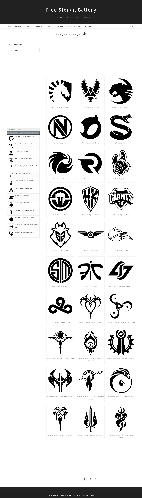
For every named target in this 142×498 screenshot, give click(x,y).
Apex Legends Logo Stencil (24, 188)
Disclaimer (62, 496)
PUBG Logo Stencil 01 (22, 203)
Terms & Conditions (82, 496)
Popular (11, 130)
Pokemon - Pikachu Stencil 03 (24, 136)
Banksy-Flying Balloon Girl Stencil (26, 166)
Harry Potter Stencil (21, 151)
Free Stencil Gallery (71, 10)
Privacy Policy (71, 496)
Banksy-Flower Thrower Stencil (25, 144)
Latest (19, 130)
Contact (92, 496)
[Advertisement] (90, 60)
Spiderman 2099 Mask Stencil (24, 232)
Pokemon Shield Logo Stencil (24, 217)
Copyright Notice (53, 496)
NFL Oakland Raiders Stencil (24, 158)
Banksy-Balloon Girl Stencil (23, 173)
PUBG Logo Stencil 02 (22, 195)
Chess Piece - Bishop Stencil (24, 180)
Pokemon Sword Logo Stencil (24, 210)
